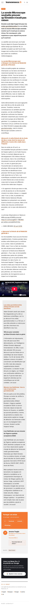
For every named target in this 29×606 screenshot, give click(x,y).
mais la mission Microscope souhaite (13, 28)
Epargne (10, 591)
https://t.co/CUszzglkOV (9, 220)
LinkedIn (19, 521)
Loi (3, 594)
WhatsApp (7, 525)
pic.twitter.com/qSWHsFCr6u (10, 222)
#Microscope (5, 217)
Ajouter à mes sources (15, 574)
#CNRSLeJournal (15, 217)
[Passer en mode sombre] (27, 2)
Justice (23, 591)
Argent (4, 591)
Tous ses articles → (13, 537)
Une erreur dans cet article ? (17, 542)
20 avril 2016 (18, 226)
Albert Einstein (12, 550)
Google (17, 591)
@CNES (21, 220)
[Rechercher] (24, 2)
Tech (3, 8)
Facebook (11, 521)
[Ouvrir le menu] (2, 2)
